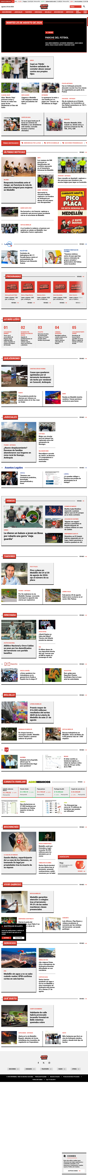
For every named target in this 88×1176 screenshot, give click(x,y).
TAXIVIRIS (28, 12)
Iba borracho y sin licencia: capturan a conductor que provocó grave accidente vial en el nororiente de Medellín (35, 213)
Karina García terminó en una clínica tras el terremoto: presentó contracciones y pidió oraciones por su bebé (47, 869)
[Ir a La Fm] (8, 244)
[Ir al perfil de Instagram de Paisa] (49, 1063)
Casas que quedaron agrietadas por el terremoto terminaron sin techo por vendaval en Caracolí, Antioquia (40, 377)
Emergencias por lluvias (32, 143)
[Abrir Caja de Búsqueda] (84, 6)
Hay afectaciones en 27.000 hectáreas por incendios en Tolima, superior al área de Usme (28, 808)
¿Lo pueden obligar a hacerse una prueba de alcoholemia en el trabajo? (72, 479)
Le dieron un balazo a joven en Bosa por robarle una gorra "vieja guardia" (23, 536)
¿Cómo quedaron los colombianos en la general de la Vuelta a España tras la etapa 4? (28, 676)
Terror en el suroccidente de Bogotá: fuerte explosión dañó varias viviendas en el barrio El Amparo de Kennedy (9, 340)
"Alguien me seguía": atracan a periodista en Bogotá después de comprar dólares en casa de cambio (73, 525)
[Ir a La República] (6, 750)
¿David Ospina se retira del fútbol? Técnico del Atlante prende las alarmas (46, 637)
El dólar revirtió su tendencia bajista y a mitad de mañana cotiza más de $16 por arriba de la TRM (72, 763)
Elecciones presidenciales (74, 143)
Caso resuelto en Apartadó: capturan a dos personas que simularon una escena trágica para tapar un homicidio (72, 180)
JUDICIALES (18, 12)
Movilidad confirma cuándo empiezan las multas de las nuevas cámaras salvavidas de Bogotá (61, 339)
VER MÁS (13, 303)
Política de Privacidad (40, 1076)
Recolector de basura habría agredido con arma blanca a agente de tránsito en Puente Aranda (77, 339)
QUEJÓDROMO (7, 12)
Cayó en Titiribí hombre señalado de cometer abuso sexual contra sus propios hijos (40, 69)
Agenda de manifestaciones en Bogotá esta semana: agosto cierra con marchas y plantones (26, 341)
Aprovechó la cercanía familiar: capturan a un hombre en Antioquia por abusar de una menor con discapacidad (45, 197)
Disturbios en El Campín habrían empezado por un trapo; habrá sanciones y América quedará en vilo (73, 539)
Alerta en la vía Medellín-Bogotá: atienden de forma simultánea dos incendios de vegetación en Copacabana (29, 1039)
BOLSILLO (48, 12)
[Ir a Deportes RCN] (11, 664)
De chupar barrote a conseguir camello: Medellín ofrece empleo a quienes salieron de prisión (28, 736)
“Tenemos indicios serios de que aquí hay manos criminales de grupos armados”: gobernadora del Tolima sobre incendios (72, 259)
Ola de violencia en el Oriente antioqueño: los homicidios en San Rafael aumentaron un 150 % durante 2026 (74, 104)
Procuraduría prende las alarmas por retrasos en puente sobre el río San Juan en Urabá (29, 399)
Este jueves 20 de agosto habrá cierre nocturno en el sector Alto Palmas (72, 597)
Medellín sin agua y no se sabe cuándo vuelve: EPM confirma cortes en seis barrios (18, 976)
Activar (6, 938)
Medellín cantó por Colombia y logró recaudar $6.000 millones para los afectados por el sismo (46, 851)
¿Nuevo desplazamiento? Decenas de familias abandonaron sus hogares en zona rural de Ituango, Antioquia (17, 453)
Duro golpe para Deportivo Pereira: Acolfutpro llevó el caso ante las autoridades (72, 676)
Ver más (81, 152)
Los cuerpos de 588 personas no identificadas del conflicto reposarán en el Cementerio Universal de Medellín (45, 165)
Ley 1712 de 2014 (50, 1079)
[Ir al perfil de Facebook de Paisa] (38, 1063)
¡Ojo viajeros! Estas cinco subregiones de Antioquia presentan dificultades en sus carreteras (47, 966)
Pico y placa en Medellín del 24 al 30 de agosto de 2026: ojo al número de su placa (39, 575)
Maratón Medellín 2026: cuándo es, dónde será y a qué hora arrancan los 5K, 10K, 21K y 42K (73, 126)
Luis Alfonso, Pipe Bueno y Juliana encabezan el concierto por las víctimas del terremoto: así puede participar (72, 925)
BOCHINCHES (58, 12)
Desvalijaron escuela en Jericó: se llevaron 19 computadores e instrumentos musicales (47, 457)
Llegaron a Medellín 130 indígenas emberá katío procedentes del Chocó (29, 100)
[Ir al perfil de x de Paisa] (43, 1063)
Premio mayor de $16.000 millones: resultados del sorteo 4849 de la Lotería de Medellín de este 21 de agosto (40, 714)
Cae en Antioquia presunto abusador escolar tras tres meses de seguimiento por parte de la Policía (74, 89)
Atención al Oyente (55, 1076)
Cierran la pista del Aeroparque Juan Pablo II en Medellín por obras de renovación (29, 925)
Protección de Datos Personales (71, 1076)
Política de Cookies (73, 1167)
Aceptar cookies (73, 1171)
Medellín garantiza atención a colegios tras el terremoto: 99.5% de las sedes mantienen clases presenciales (39, 903)
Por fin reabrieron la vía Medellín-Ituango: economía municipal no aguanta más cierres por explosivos (28, 597)
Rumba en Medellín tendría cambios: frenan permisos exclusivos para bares (72, 399)
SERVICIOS (69, 12)
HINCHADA (38, 12)
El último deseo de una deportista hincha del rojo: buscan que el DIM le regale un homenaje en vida (47, 653)
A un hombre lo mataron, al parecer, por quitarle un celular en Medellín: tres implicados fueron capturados (35, 230)
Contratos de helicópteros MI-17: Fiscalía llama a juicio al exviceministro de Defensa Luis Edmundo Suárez (28, 258)
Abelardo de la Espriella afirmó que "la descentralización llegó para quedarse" (28, 763)
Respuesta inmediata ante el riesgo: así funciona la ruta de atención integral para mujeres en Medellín (18, 186)
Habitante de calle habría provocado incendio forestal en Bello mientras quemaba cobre (39, 1017)
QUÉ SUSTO (78, 12)
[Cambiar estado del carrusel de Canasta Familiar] (13, 1)
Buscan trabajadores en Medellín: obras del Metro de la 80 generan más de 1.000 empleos (73, 736)
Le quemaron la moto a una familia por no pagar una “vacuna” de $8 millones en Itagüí (50, 100)
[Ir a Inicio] (44, 6)
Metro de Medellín (53, 143)
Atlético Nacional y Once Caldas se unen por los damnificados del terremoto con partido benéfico (19, 649)
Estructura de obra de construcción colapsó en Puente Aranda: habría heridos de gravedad (44, 337)
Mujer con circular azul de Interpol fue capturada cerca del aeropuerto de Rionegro (46, 440)
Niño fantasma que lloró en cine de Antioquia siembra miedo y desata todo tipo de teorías (72, 1039)
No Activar (18, 938)
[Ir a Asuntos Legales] (14, 468)
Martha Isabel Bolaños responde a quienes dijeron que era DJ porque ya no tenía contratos (74, 512)
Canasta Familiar (6, 1)
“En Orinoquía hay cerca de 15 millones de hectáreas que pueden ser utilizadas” (72, 808)
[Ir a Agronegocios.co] (39, 782)
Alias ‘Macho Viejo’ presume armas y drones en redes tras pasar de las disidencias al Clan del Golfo (9, 102)
